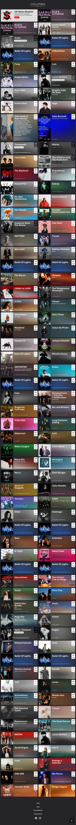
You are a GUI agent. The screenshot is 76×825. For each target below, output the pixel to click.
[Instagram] (40, 818)
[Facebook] (36, 818)
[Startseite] (38, 5)
